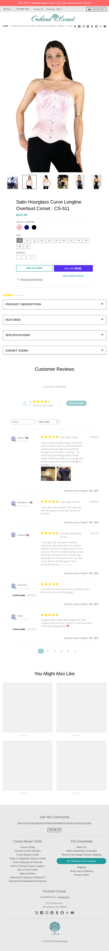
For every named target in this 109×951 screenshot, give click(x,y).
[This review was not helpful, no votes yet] (96, 490)
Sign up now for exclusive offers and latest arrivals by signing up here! (54, 823)
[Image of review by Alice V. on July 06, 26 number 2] (64, 474)
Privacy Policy (81, 875)
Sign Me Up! (54, 830)
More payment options (73, 275)
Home (5, 26)
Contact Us (38, 9)
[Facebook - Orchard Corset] (79, 26)
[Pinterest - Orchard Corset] (88, 26)
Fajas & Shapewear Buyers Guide (28, 858)
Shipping (81, 867)
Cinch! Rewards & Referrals (27, 862)
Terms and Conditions (81, 871)
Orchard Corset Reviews (27, 851)
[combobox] (23, 421)
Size (18, 235)
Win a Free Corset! (28, 869)
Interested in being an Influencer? (27, 877)
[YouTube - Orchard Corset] (105, 26)
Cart (97, 9)
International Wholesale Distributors (28, 881)
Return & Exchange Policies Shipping (81, 854)
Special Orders (28, 873)
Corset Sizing (27, 847)
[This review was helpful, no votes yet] (91, 490)
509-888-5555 (22, 9)
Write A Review (76, 403)
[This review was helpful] (91, 573)
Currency (50, 9)
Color (25, 222)
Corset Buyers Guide (27, 854)
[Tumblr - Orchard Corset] (92, 26)
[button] (48, 474)
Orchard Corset (59, 941)
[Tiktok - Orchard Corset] (100, 26)
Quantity (21, 253)
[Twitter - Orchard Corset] (75, 26)
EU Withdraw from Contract (81, 861)
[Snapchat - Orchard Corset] (96, 26)
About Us (81, 847)
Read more (57, 465)
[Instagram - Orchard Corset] (83, 26)
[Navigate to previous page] (34, 651)
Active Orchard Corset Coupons (28, 866)
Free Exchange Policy (32, 279)
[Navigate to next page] (75, 651)
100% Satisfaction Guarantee (81, 851)
